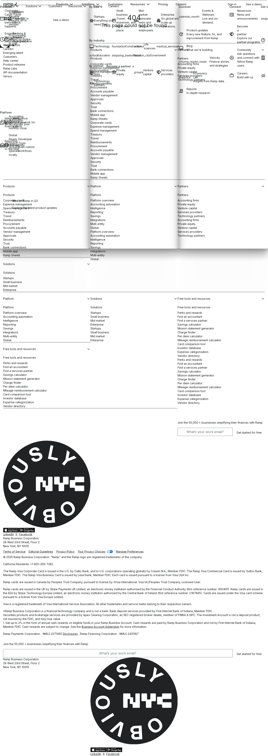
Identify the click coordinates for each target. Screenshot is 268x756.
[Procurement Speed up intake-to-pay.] (6, 39)
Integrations (98, 251)
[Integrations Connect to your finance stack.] (2, 122)
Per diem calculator (15, 386)
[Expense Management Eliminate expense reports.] (2, 39)
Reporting (9, 324)
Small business (12, 282)
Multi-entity (97, 255)
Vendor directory (14, 406)
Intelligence (10, 320)
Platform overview (15, 312)
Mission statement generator (21, 378)
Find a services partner (18, 371)
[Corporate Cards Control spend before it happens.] (2, 18)
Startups (8, 278)
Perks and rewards (15, 363)
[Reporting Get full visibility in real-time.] (2, 145)
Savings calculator (15, 374)
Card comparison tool (17, 394)
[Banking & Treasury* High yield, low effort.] (10, 39)
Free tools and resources (19, 357)
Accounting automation (18, 316)
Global (94, 259)
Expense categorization (18, 402)
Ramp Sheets (11, 255)
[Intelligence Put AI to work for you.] (10, 122)
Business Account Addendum (100, 626)
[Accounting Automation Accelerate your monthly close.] (6, 122)
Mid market (10, 286)
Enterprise (9, 289)
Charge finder (12, 382)
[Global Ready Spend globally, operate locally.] (6, 145)
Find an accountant (15, 367)
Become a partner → (120, 66)
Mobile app (10, 251)
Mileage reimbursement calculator (25, 390)
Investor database (14, 398)
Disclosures (70, 633)
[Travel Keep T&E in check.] (10, 18)
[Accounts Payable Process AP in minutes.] (6, 18)
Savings (8, 328)
